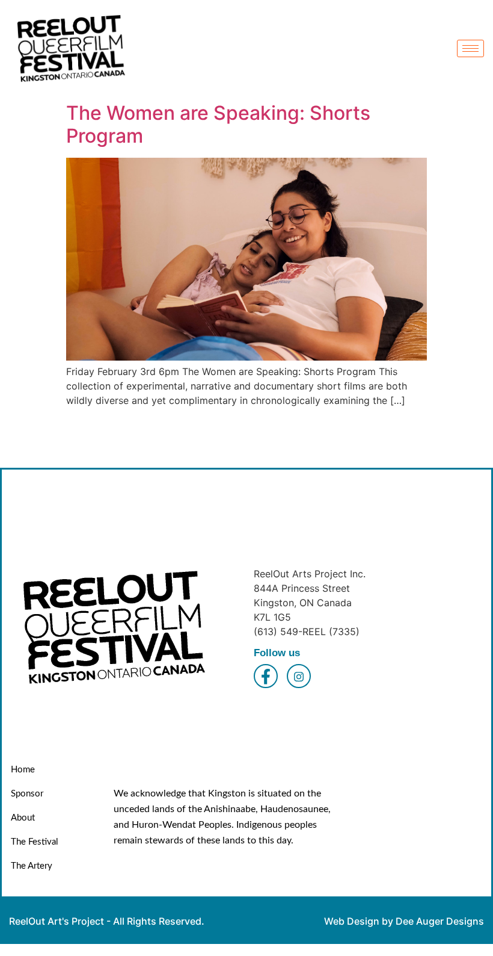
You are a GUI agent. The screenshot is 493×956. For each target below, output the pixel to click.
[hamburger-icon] (470, 48)
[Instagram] (299, 676)
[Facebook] (266, 676)
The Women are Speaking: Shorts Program (218, 124)
